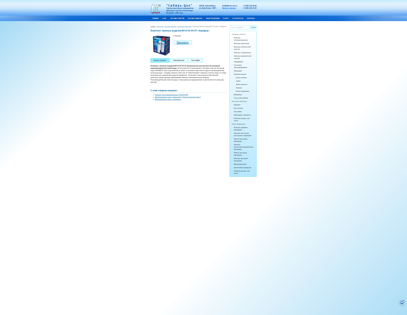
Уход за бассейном (241, 98)
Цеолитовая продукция (242, 168)
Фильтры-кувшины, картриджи (241, 129)
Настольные (238, 108)
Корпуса (239, 88)
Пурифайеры (238, 62)
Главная (155, 18)
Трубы (238, 81)
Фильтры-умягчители (241, 43)
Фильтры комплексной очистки (242, 48)
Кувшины (237, 105)
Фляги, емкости (241, 84)
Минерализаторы (240, 164)
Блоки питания (241, 78)
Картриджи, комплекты (242, 115)
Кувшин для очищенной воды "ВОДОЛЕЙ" (171, 95)
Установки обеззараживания (240, 66)
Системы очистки (238, 34)
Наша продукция (238, 124)
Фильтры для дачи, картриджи (241, 160)
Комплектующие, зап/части (242, 119)
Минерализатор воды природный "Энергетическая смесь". (178, 97)
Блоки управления (242, 91)
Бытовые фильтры (239, 101)
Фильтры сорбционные (242, 53)
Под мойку (238, 112)
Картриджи (238, 71)
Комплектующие (240, 74)
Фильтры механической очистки (242, 57)
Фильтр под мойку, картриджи (241, 140)
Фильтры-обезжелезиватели (241, 39)
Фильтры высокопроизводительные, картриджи (244, 147)
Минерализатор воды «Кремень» (168, 100)
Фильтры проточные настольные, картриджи (242, 134)
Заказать (183, 42)
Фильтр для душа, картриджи (240, 154)
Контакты (251, 18)
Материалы (238, 95)
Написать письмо (229, 8)
